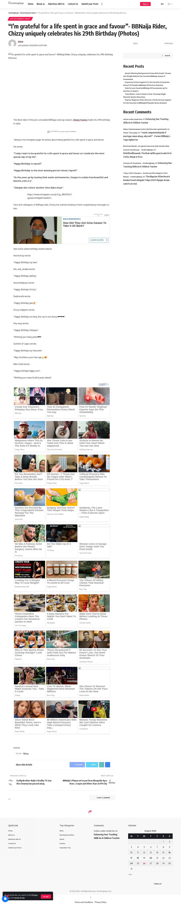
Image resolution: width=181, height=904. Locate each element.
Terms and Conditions (84, 902)
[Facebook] (165, 884)
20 (150, 858)
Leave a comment (103, 798)
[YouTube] (172, 884)
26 (144, 863)
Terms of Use (19, 898)
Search (167, 56)
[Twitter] (168, 884)
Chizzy (25, 753)
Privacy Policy (100, 902)
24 (131, 863)
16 (170, 852)
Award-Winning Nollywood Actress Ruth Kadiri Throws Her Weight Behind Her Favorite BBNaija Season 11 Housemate (147, 76)
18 (138, 858)
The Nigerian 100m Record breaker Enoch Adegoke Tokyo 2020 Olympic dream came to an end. (146, 180)
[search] (158, 4)
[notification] (154, 4)
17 (131, 858)
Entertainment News (20, 19)
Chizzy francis (80, 120)
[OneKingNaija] (16, 4)
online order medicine (132, 119)
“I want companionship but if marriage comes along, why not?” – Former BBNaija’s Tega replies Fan (146, 136)
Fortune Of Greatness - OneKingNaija (138, 163)
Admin (20, 41)
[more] (102, 4)
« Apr (130, 874)
